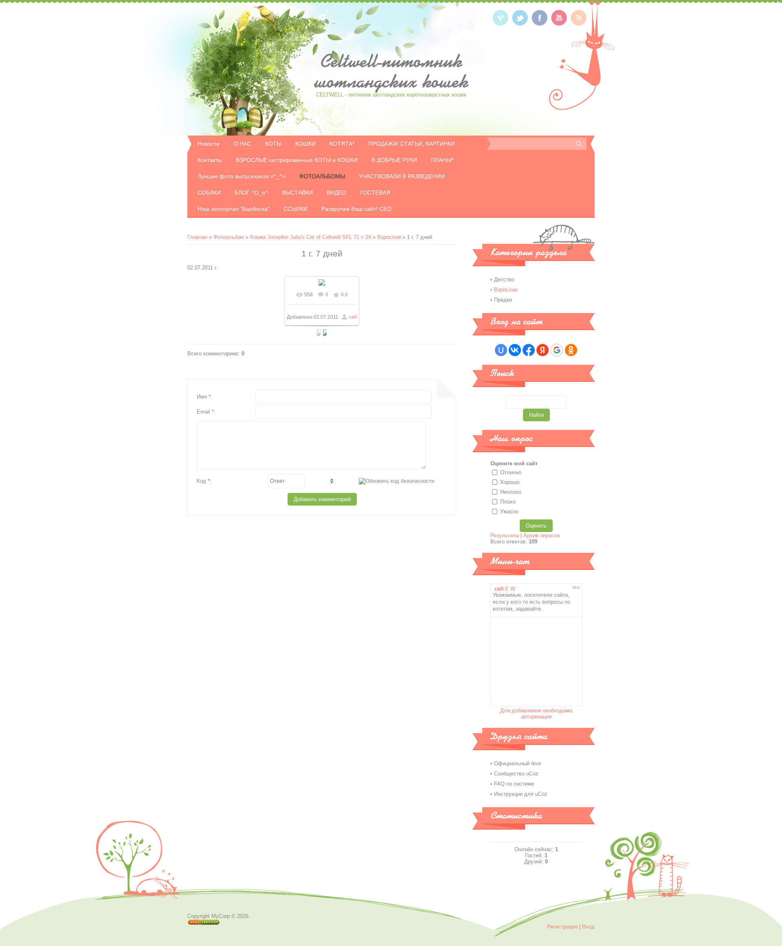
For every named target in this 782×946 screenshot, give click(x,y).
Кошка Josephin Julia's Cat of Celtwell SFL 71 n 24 (310, 237)
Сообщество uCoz (516, 774)
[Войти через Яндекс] (542, 350)
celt (353, 317)
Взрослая (389, 237)
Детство (504, 279)
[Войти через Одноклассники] (571, 350)
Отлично (510, 472)
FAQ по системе (514, 784)
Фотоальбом (228, 237)
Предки (503, 300)
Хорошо (509, 482)
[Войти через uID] (501, 350)
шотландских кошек (391, 71)
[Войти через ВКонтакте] (515, 350)
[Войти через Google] (556, 350)
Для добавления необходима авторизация (536, 713)
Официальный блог (518, 763)
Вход (588, 927)
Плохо (508, 502)
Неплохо (510, 492)
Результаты (504, 535)
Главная (197, 237)
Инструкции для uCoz (520, 794)
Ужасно (509, 511)
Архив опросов (541, 535)
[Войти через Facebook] (529, 350)
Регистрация (562, 927)
